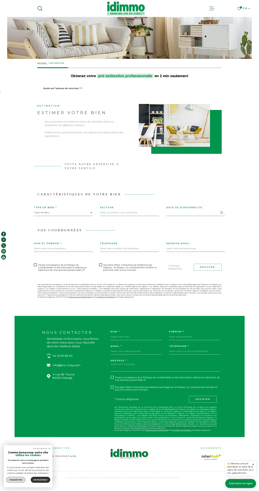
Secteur (107, 207)
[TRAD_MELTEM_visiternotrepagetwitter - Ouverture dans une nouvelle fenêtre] (3, 245)
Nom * (115, 331)
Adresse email (178, 243)
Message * (119, 360)
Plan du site (124, 477)
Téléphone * (179, 346)
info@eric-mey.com (66, 365)
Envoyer (207, 267)
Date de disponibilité (184, 207)
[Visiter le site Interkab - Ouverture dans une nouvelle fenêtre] (211, 457)
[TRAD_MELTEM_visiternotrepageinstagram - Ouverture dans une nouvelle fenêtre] (3, 251)
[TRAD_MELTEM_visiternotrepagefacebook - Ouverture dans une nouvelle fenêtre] (3, 234)
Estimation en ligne (240, 483)
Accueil (42, 63)
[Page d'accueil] (126, 8)
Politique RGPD (163, 477)
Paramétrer (15, 479)
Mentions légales (139, 477)
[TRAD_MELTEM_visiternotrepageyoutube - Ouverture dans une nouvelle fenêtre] (3, 257)
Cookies (175, 478)
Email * (116, 346)
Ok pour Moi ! (40, 479)
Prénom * (176, 331)
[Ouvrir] (40, 8)
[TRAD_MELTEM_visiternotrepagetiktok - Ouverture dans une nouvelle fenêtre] (3, 239)
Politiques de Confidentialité (80, 297)
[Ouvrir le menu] (211, 8)
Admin (151, 477)
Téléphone (109, 243)
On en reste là (40, 448)
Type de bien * (45, 207)
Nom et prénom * (48, 243)
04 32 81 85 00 (63, 356)
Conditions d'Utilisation (105, 297)
